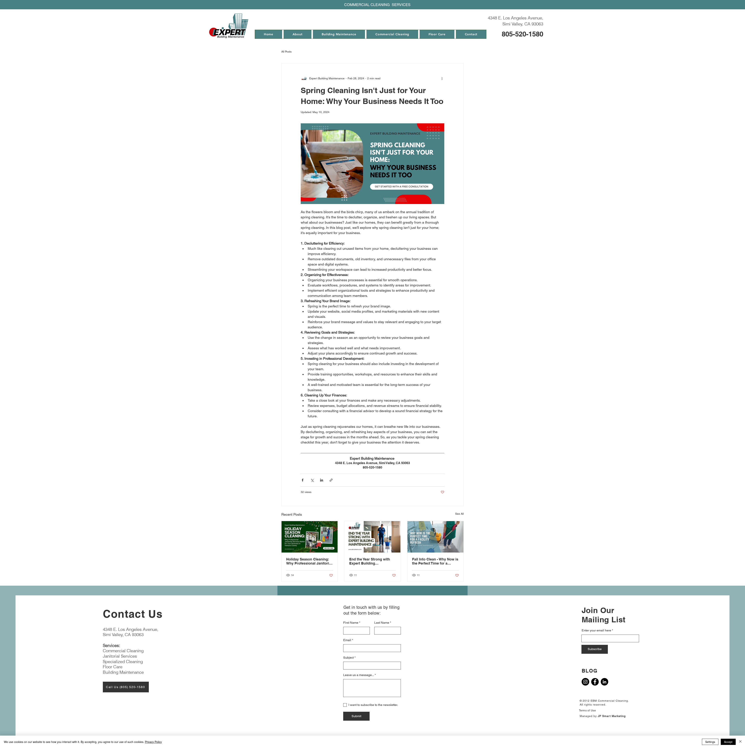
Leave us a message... (358, 675)
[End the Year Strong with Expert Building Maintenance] (373, 537)
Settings (710, 742)
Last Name (381, 622)
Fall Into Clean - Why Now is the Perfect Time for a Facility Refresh (435, 561)
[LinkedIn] (604, 682)
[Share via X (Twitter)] (312, 480)
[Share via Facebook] (302, 480)
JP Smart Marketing (612, 716)
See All (459, 513)
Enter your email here (596, 630)
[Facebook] (595, 682)
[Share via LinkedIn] (321, 480)
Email (347, 640)
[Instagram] (585, 682)
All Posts (286, 51)
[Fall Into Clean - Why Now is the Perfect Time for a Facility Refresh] (435, 537)
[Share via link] (331, 480)
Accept (728, 742)
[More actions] (442, 78)
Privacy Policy (153, 742)
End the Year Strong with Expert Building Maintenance (369, 561)
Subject (348, 657)
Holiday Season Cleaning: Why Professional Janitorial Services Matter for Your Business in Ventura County (309, 561)
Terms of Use (587, 710)
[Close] (740, 742)
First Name (350, 622)
